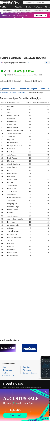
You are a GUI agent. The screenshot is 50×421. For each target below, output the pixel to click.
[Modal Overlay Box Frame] (24, 405)
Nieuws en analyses (28, 89)
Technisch (44, 89)
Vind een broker (8, 340)
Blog (4, 367)
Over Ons (26, 367)
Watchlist (18, 7)
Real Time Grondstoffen (23, 11)
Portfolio (5, 373)
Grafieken (38, 7)
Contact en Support (29, 373)
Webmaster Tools (8, 376)
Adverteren (27, 370)
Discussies (4, 93)
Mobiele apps (7, 370)
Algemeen (4, 89)
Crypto (28, 7)
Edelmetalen (38, 11)
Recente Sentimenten (18, 93)
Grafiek (14, 89)
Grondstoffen (7, 11)
